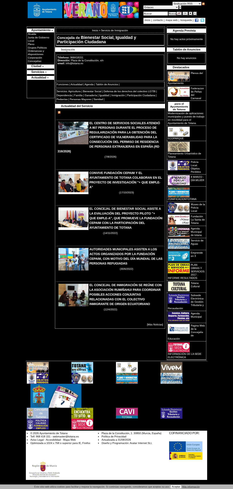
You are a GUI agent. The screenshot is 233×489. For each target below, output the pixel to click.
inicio (148, 20)
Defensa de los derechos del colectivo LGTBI (129, 91)
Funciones (63, 84)
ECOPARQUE (176, 138)
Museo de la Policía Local (198, 207)
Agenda (89, 84)
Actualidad (77, 84)
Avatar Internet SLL (141, 443)
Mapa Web (69, 439)
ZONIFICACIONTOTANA (182, 199)
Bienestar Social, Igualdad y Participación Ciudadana (96, 39)
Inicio (95, 30)
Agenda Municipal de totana (196, 232)
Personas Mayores (80, 99)
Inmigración (118, 95)
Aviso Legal (37, 439)
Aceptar (176, 486)
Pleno (31, 44)
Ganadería (91, 95)
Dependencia (64, 95)
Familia (78, 95)
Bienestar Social (92, 91)
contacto (158, 20)
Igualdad (104, 95)
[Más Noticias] (155, 324)
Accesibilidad (53, 439)
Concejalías (34, 61)
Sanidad (98, 99)
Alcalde (32, 34)
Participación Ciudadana (141, 95)
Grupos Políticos (37, 47)
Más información (191, 486)
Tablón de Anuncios (107, 84)
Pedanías (62, 99)
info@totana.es (74, 63)
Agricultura (74, 91)
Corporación (35, 57)
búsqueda (186, 20)
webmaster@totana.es (66, 436)
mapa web (172, 20)
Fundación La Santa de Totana (198, 219)
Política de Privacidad (114, 436)
